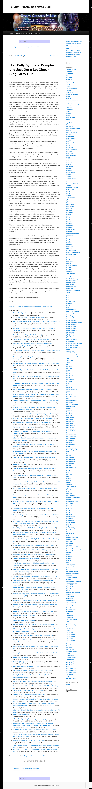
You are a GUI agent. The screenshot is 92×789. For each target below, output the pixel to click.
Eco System (69, 220)
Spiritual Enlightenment (73, 592)
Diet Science (69, 212)
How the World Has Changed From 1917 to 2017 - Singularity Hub (32, 422)
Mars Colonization (71, 400)
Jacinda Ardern (70, 351)
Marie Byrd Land (71, 397)
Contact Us (29, 33)
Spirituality (69, 594)
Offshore (68, 482)
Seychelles (69, 575)
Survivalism (69, 611)
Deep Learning (70, 206)
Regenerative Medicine (72, 547)
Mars (67, 398)
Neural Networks (70, 461)
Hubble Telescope (71, 320)
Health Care (69, 294)
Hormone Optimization (72, 311)
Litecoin (68, 383)
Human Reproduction (72, 330)
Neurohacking (70, 463)
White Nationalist (71, 670)
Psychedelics (70, 533)
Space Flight (69, 585)
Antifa (68, 96)
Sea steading (70, 566)
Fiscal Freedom (70, 256)
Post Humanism (70, 516)
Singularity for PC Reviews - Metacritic (24, 616)
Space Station (70, 587)
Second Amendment (72, 571)
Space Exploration (71, 583)
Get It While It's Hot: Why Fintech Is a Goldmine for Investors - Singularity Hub (35, 730)
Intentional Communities (73, 347)
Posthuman (69, 518)
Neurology (69, 465)
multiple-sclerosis (71, 435)
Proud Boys (69, 530)
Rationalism (69, 543)
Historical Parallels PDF (73, 51)
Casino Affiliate (70, 163)
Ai (67, 75)
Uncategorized (70, 644)
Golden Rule (69, 288)
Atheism (68, 113)
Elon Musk (69, 224)
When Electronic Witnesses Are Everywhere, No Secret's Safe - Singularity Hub (36, 322)
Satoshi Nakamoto (71, 564)
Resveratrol (69, 551)
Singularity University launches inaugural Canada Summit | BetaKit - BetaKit (35, 653)
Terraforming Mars (71, 619)
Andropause (69, 92)
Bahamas (69, 125)
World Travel (69, 674)
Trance (68, 630)
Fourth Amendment (71, 260)
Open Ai (68, 488)
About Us (37, 33)
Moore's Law (69, 433)
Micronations (70, 417)
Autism (68, 119)
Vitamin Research (71, 657)
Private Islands (70, 522)
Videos (68, 653)
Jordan (68, 362)
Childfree (68, 174)
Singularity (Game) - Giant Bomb (22, 662)
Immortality (69, 338)
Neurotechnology (71, 467)
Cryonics (68, 195)
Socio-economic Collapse (73, 581)
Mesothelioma (70, 414)
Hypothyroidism (70, 336)
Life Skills (69, 381)
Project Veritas (70, 526)
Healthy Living (70, 298)
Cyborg (68, 201)
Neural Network (70, 459)
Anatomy (68, 90)
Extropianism (70, 241)
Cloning (68, 176)
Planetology (69, 505)
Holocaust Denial (71, 309)
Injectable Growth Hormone (74, 343)
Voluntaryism (70, 659)
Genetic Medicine (71, 280)
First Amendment (71, 254)
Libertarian (69, 374)
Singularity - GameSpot (19, 464)
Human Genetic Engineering (74, 322)
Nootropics (69, 474)
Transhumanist (70, 636)
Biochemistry (70, 136)
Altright (68, 87)
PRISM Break (70, 685)
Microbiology (70, 416)
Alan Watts (69, 77)
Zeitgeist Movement (71, 678)
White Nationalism (71, 668)
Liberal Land (69, 372)
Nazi (67, 454)
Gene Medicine (70, 273)
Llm (67, 385)
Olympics (69, 484)
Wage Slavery (70, 661)
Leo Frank (69, 368)
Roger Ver (69, 556)
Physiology (69, 503)
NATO (68, 452)
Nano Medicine (70, 438)
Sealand (68, 568)
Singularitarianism (71, 577)
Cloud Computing (71, 178)
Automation (69, 121)
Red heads (69, 545)
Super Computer (71, 608)
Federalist (69, 248)
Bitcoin (68, 145)
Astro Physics (70, 107)
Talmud (68, 613)
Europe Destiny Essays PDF (74, 41)
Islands (68, 349)
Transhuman (69, 632)
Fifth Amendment (71, 250)
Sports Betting (70, 596)
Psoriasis (69, 532)
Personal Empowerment (73, 497)
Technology (69, 617)
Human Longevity (71, 328)
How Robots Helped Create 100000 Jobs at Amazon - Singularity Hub (33, 389)
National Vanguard (71, 450)
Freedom (68, 263)
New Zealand (69, 471)
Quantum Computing (72, 537)
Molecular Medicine (71, 431)
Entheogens (69, 225)
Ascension (69, 106)
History (68, 305)
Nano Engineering (71, 436)
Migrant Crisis (70, 421)
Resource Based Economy (73, 549)
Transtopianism (70, 640)
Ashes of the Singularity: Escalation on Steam (26, 666)
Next (58, 56)
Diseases (68, 214)
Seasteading (69, 570)
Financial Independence (73, 252)
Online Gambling (71, 486)
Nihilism (68, 473)
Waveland (69, 665)
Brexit (68, 157)
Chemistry (69, 170)
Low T (68, 391)
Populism (69, 511)
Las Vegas (69, 366)
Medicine (68, 408)
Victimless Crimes (71, 651)
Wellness (68, 667)
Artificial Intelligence (72, 102)
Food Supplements (71, 258)
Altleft (68, 85)
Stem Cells (69, 604)
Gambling (69, 271)
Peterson (68, 499)
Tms (67, 627)
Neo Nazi (68, 455)
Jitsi (67, 358)
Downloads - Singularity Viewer (22, 313)
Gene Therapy (70, 275)
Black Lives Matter (71, 149)
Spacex (68, 591)
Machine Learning (71, 395)
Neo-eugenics (70, 457)
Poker (68, 507)
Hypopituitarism (70, 334)
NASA (68, 446)
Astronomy (69, 109)
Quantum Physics (71, 539)
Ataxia (68, 111)
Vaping (68, 646)
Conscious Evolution (72, 187)
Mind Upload (69, 423)
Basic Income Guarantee (73, 128)
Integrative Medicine (72, 345)
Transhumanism (70, 634)
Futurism (68, 267)
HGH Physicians (70, 301)
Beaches (68, 130)
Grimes (68, 292)
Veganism (69, 647)
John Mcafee (69, 360)
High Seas (69, 303)
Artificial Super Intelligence (74, 104)
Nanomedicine (70, 440)
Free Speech (69, 261)
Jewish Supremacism (72, 355)
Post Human (69, 514)
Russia (68, 562)
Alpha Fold (69, 79)
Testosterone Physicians (73, 625)
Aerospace (69, 71)
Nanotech (69, 442)
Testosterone (69, 623)
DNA (67, 216)
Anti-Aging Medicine (72, 94)
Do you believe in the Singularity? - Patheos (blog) (27, 335)
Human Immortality (71, 326)
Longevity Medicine (71, 389)
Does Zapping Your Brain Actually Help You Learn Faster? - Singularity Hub (35, 600)
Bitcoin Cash (69, 147)
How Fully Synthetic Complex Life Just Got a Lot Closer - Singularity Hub (30, 306)
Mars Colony (69, 402)
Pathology (69, 493)
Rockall (68, 554)
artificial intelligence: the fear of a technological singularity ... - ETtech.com (34, 414)
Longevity (69, 387)
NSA (67, 476)
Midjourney (69, 419)
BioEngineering (70, 138)
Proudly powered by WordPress (42, 785)
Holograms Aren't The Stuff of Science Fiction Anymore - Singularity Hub (34, 418)
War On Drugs (70, 663)
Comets (68, 180)
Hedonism (69, 300)
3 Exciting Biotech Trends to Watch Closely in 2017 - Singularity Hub (33, 635)
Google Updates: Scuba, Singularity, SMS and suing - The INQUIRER (33, 554)
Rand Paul (69, 541)
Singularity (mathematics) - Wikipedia (24, 620)
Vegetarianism (70, 649)
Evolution (69, 237)
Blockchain (69, 153)
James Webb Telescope (72, 353)
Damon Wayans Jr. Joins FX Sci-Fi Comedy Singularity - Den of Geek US (34, 528)
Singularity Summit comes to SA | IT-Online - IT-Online (29, 741)
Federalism (69, 246)
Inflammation (70, 341)
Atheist (68, 115)
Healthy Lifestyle (71, 296)
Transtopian (69, 638)
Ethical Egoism (70, 229)
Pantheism (69, 490)
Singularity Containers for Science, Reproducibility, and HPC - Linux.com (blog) (36, 400)
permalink (42, 756)
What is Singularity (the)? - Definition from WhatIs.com (29, 317)
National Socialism (71, 448)
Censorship (69, 166)
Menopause (69, 412)
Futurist (68, 269)
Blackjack (69, 151)
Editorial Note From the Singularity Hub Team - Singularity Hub (31, 339)
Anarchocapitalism (71, 88)
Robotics (68, 552)
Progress (68, 524)
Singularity (24, 756)
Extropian (69, 239)
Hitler (67, 307)
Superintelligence (71, 609)
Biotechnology (70, 142)
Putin (67, 535)
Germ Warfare (70, 284)
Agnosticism (69, 73)
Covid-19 (68, 193)
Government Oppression (73, 290)
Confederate (69, 182)
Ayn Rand (69, 123)
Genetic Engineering (72, 279)
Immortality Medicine (72, 339)
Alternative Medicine (72, 83)
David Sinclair (70, 204)
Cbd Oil (68, 165)
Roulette (68, 560)
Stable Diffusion (70, 600)
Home (11, 33)
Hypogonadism (70, 332)
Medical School (70, 406)
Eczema (68, 222)
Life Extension (70, 379)
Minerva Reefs (70, 427)
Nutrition (68, 478)
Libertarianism (70, 376)
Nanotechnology (70, 444)
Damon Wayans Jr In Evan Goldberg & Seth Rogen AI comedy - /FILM (33, 545)
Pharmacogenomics (72, 501)
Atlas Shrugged (70, 117)
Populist (68, 513)
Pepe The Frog (70, 495)
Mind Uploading (70, 425)
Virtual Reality (70, 655)
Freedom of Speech (71, 265)
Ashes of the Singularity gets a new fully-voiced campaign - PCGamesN (34, 719)
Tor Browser (69, 628)
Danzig (30, 756)
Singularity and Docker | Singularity (23, 714)
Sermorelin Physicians (72, 573)
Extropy (68, 242)
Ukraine (68, 642)
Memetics (69, 410)
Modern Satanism (71, 429)
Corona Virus (70, 189)
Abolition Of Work (71, 69)
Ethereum (69, 227)
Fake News (69, 244)
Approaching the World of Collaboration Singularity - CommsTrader (32, 670)
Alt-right (68, 81)
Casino (68, 161)
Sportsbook (69, 598)
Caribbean (69, 159)
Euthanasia (69, 235)
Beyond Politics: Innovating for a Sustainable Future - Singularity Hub (33, 681)
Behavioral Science (71, 132)
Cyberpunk (69, 199)
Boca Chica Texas (71, 155)
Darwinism (69, 203)
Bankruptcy (69, 126)
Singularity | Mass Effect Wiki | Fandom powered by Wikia (30, 694)
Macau (68, 393)
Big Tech (68, 134)
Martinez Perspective (72, 404)
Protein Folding (70, 528)
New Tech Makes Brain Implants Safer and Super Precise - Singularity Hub (35, 488)
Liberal (68, 370)
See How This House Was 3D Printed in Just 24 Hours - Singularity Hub (34, 624)
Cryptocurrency (70, 197)
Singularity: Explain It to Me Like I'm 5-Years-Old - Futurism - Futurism (33, 611)
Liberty (68, 378)
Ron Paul (69, 558)
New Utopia (69, 469)
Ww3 (67, 676)
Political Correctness (72, 509)
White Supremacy (71, 672)
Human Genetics (71, 324)
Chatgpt (68, 168)
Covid (68, 191)
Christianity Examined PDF (73, 52)
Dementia (69, 210)
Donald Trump (70, 218)
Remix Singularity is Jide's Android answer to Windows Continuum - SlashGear (36, 515)
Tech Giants (69, 615)
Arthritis (68, 98)
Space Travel (69, 589)
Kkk (67, 364)
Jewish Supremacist (72, 357)
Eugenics (69, 231)
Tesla (67, 621)
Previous (52, 56)
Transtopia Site (20, 33)
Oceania (68, 480)
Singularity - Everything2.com (21, 657)
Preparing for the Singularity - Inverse (23, 427)
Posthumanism (70, 520)
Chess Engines (70, 172)
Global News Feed (71, 286)
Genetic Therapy (70, 282)
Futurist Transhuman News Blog (30, 7)
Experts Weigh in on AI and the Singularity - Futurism (28, 690)
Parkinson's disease (72, 492)
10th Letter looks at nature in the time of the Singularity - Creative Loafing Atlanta (36, 350)
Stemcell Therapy (71, 606)
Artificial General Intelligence (74, 100)
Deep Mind (69, 208)
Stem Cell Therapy (71, 602)
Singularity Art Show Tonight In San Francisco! (26, 558)
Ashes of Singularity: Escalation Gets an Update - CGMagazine (31, 550)
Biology (68, 140)
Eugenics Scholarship (72, 233)
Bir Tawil (68, 144)
